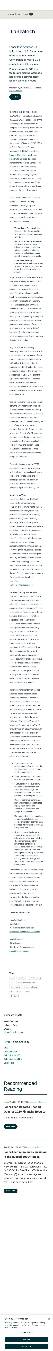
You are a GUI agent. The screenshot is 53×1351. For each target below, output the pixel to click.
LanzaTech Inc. (15, 91)
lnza (11, 978)
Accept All (26, 1346)
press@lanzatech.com (19, 951)
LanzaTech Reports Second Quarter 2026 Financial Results (24, 1109)
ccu (11, 991)
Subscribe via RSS (12, 1055)
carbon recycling (35, 978)
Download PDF (10, 1051)
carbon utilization (32, 987)
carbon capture (15, 987)
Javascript (9, 1063)
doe (11, 982)
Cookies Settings (26, 1332)
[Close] (49, 1318)
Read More (10, 1126)
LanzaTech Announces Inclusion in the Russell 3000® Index (25, 1154)
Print (6, 1048)
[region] (26, 1333)
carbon (27, 991)
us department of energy (26, 982)
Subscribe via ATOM (13, 1059)
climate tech (14, 996)
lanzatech (21, 978)
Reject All (26, 1339)
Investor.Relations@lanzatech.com (24, 932)
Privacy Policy (11, 1327)
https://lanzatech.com (23, 585)
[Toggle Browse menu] (43, 14)
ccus (19, 991)
